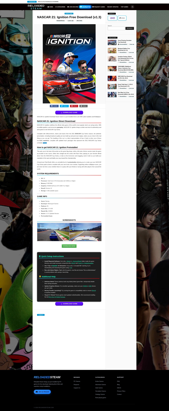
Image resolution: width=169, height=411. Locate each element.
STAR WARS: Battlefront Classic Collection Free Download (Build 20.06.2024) (125, 68)
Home (51, 7)
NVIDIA (85, 286)
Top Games (124, 7)
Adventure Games (100, 384)
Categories (61, 7)
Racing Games (68, 13)
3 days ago (131, 44)
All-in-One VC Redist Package (56, 297)
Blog (118, 384)
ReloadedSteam (61, 20)
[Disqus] (69, 341)
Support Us (77, 388)
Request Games (99, 7)
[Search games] (132, 7)
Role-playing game (100, 397)
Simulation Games (100, 391)
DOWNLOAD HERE (69, 246)
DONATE (86, 7)
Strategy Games (100, 394)
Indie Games (99, 388)
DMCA (119, 388)
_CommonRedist (76, 261)
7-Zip (70, 267)
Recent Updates (112, 7)
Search (110, 25)
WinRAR (54, 265)
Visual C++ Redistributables (85, 263)
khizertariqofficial (123, 44)
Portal (44, 143)
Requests (76, 384)
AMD (90, 286)
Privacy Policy (121, 391)
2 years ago (70, 20)
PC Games (77, 381)
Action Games (99, 381)
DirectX (73, 263)
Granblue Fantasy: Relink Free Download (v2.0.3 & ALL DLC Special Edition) (126, 58)
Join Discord (73, 7)
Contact (119, 394)
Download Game (70, 112)
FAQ (118, 381)
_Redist (68, 261)
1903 (79, 20)
